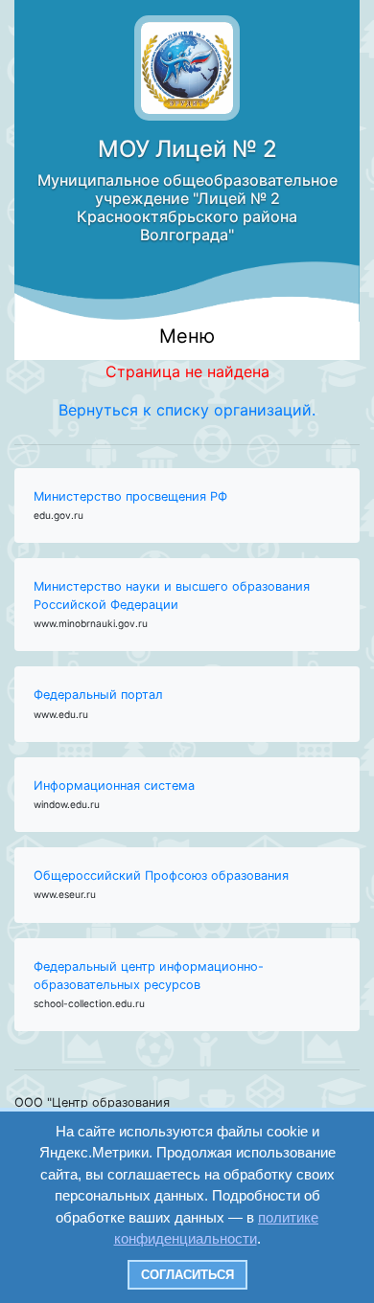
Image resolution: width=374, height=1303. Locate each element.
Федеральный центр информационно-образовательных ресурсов (149, 975)
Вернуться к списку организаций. (187, 409)
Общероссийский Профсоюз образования (161, 875)
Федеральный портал (98, 694)
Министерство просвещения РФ (130, 496)
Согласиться (187, 1275)
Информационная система (114, 785)
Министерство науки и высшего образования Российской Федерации (172, 595)
